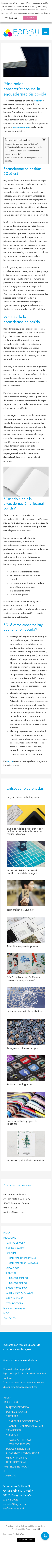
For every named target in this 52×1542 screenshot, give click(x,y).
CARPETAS (11, 1253)
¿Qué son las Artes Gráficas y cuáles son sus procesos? (23, 978)
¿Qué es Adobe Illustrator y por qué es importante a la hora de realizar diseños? (25, 831)
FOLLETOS (11, 1273)
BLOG (6, 1313)
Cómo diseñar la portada (17, 1369)
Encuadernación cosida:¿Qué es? (22, 144)
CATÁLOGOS (12, 1268)
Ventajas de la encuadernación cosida (24, 147)
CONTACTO (9, 1318)
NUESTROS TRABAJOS (14, 1308)
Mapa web (35, 1529)
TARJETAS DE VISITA (15, 1242)
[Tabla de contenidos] (44, 140)
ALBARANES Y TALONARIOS (19, 1293)
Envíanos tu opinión (14, 1508)
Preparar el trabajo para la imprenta (22, 1122)
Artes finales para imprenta (22, 946)
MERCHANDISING (14, 1298)
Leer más (13, 17)
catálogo (38, 100)
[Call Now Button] (45, 1536)
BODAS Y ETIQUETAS (16, 1288)
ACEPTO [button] (30, 17)
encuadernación (21, 127)
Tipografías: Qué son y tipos (22, 1048)
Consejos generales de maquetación (23, 1382)
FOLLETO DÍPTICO (18, 1283)
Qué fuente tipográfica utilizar (20, 1387)
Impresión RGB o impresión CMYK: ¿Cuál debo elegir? (22, 872)
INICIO (6, 1232)
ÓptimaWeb (20, 1534)
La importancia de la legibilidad (25, 1011)
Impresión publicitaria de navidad (26, 1160)
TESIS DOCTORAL (15, 1303)
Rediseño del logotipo (19, 1084)
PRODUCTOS (9, 1237)
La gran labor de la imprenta (23, 797)
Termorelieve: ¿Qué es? (20, 910)
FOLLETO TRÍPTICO (18, 1278)
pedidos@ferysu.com (15, 1504)
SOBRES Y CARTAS (15, 1248)
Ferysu (9, 761)
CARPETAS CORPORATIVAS (22, 1258)
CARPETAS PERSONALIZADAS (23, 1263)
